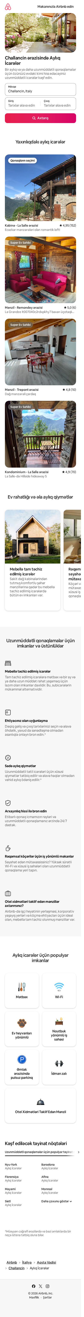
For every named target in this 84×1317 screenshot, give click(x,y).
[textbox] (22, 105)
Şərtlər (47, 1297)
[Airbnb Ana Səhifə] (8, 6)
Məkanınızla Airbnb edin (56, 6)
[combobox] (40, 91)
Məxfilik (34, 1297)
